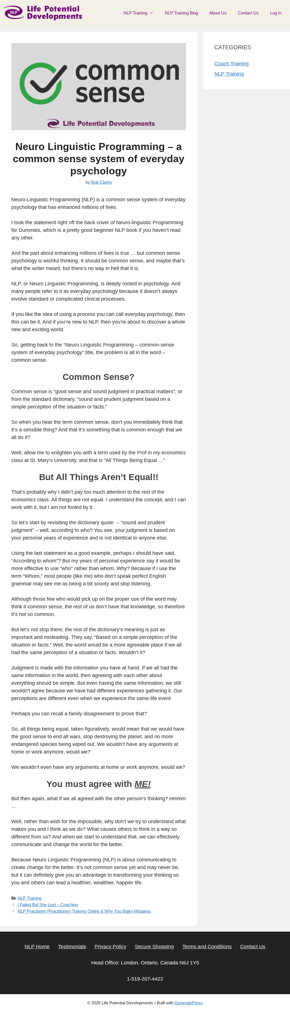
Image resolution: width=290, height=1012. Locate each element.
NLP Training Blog (181, 12)
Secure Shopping (154, 946)
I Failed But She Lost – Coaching (48, 904)
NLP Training (135, 12)
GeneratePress (188, 1002)
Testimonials (72, 946)
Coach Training (231, 64)
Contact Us (248, 12)
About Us (218, 12)
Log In (276, 12)
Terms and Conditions (207, 946)
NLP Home (37, 946)
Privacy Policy (110, 946)
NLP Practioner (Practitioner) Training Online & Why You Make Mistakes (84, 911)
